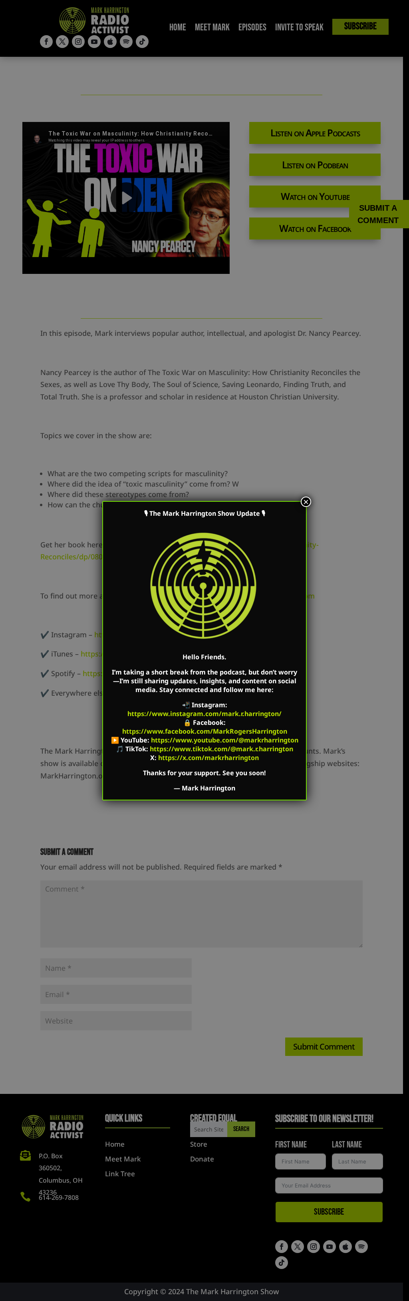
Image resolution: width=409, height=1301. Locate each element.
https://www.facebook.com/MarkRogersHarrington (204, 731)
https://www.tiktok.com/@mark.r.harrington (221, 748)
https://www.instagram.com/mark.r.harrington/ (204, 713)
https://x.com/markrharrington (208, 757)
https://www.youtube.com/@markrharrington (224, 740)
